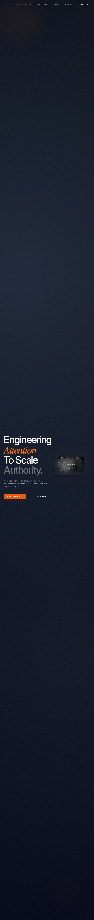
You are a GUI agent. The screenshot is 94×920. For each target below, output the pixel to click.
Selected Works (40, 496)
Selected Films (42, 4)
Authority (56, 4)
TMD (13, 4)
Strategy (28, 4)
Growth (68, 4)
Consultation (83, 4)
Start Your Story (14, 496)
